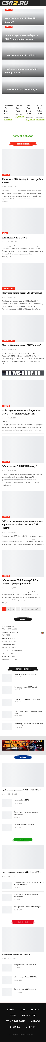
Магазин (36, 1021)
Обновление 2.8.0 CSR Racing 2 (19, 465)
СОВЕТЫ (13, 1015)
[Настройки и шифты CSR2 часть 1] (23, 328)
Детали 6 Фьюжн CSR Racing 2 (25, 675)
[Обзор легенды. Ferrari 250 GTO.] (7, 980)
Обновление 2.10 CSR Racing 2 (21, 89)
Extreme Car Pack (18, 108)
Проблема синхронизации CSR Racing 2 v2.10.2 (21, 790)
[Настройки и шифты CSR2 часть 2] (23, 276)
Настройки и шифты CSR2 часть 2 (22, 292)
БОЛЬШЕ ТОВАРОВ (23, 136)
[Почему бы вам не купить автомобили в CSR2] (7, 714)
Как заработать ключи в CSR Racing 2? (27, 907)
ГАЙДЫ (5, 233)
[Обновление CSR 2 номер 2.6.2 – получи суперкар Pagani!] (23, 563)
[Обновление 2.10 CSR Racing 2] (23, 85)
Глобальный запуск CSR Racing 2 (25, 687)
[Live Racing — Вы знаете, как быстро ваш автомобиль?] (7, 726)
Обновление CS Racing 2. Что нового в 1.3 (29, 699)
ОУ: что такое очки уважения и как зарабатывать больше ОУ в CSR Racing (22, 524)
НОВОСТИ (9, 10)
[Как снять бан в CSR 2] (23, 221)
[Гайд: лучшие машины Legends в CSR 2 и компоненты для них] (23, 393)
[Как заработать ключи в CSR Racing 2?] (7, 910)
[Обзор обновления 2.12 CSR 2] (23, 51)
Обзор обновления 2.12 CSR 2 (20, 55)
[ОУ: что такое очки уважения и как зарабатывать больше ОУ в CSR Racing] (23, 504)
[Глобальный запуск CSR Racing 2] (7, 690)
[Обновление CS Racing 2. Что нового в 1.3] (7, 702)
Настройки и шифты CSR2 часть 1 (21, 345)
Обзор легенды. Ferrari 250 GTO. (25, 977)
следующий (32, 609)
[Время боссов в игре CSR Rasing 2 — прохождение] (7, 815)
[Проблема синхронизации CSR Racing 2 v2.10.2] (23, 775)
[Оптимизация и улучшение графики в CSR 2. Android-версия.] (7, 885)
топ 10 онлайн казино (15, 1021)
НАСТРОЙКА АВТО (8, 288)
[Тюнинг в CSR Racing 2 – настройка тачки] (23, 162)
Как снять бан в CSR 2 (14, 237)
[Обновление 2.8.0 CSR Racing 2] (23, 449)
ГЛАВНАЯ (10, 1009)
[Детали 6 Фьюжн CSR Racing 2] (7, 678)
